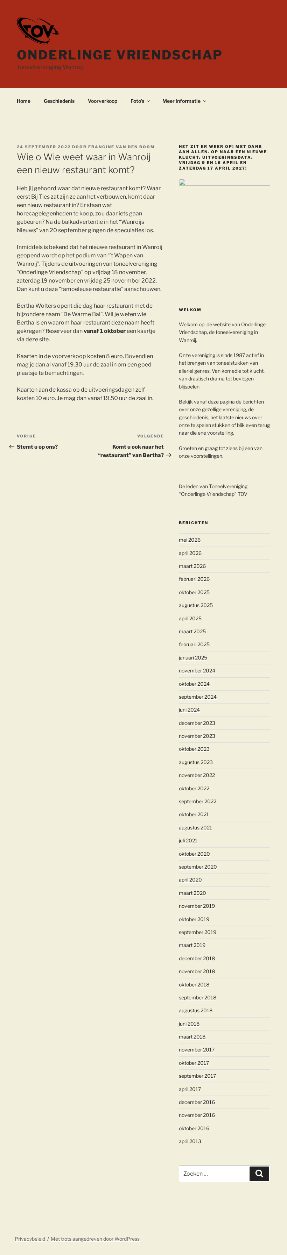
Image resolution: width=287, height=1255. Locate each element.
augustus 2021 (195, 827)
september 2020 (198, 867)
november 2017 (197, 1050)
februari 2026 (194, 579)
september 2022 (197, 801)
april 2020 (190, 880)
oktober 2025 (194, 592)
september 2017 (197, 1076)
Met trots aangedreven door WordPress (95, 1239)
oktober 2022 (194, 788)
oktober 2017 (194, 1063)
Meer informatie (181, 101)
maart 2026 (192, 566)
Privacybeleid (30, 1239)
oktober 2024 (194, 684)
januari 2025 (193, 658)
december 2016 (197, 1102)
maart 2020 (192, 893)
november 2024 (197, 670)
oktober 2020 (194, 854)
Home (23, 101)
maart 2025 (192, 631)
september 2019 (197, 932)
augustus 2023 (196, 762)
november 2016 (197, 1115)
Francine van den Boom (121, 146)
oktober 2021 (194, 814)
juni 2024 (189, 710)
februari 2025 (194, 644)
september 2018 (197, 997)
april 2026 (190, 553)
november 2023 (197, 736)
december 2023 (197, 723)
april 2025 (190, 618)
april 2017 (190, 1089)
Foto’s (137, 101)
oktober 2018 (194, 984)
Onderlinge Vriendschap (120, 55)
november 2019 (197, 906)
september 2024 (198, 697)
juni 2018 (189, 1024)
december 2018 (197, 958)
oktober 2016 (194, 1128)
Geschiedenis (59, 101)
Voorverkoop (102, 101)
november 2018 (197, 971)
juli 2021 (188, 840)
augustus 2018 (195, 1010)
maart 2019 (192, 945)
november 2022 (197, 775)
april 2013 (190, 1141)
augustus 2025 (196, 605)
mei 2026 (190, 540)
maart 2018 (192, 1037)
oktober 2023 (194, 749)
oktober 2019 (194, 919)
